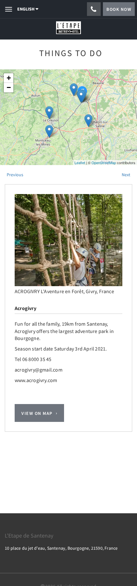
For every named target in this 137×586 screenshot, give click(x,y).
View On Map (37, 413)
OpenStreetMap (103, 162)
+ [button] (9, 78)
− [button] (9, 87)
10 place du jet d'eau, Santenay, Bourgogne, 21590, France (61, 548)
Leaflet (80, 162)
